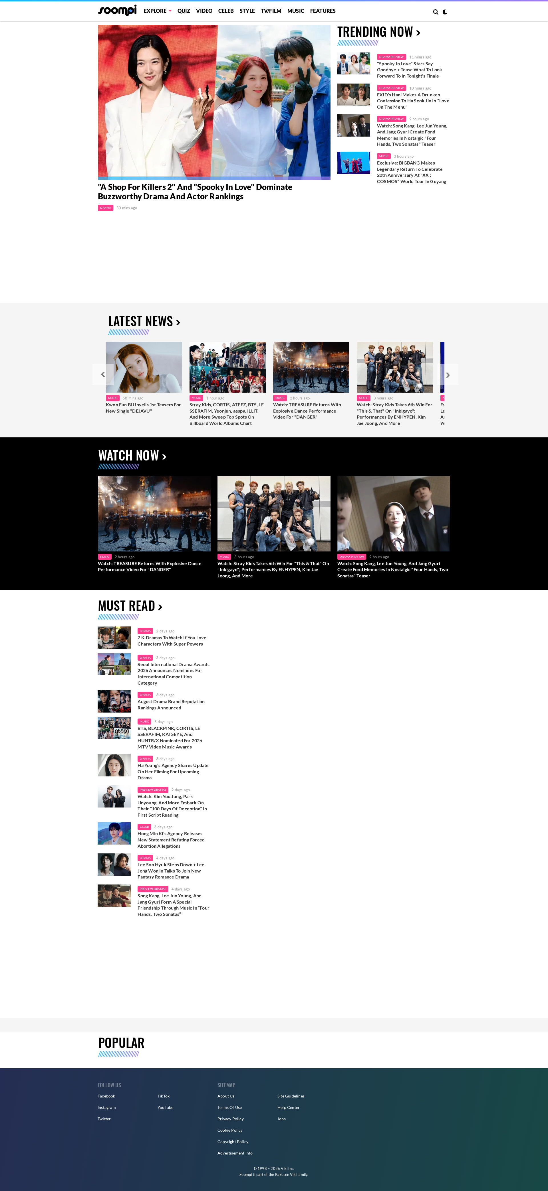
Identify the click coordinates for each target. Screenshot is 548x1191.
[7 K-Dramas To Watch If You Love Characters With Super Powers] (114, 637)
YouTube (165, 1107)
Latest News (140, 320)
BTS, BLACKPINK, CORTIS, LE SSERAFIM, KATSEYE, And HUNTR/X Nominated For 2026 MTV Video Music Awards (170, 737)
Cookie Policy (230, 1130)
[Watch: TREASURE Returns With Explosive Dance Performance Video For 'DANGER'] (154, 513)
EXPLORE (155, 11)
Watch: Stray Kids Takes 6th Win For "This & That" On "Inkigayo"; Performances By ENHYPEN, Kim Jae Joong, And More (394, 414)
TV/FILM (271, 11)
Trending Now (375, 31)
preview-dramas (153, 789)
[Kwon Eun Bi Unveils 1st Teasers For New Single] (144, 367)
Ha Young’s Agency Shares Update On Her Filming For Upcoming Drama (173, 771)
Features (323, 11)
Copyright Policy (232, 1141)
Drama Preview (391, 56)
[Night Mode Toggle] (445, 12)
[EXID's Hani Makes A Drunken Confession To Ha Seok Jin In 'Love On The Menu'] (353, 95)
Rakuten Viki (286, 1174)
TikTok (164, 1095)
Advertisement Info (235, 1153)
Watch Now (128, 455)
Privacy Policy (230, 1118)
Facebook (106, 1095)
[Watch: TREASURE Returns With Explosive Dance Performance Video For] (311, 367)
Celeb (226, 11)
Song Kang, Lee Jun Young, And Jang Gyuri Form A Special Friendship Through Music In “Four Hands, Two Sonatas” (173, 905)
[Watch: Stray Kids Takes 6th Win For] (395, 367)
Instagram (107, 1107)
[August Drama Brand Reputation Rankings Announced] (114, 701)
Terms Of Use (229, 1107)
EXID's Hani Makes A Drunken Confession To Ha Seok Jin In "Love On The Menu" (413, 100)
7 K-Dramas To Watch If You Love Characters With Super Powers (172, 640)
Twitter (104, 1118)
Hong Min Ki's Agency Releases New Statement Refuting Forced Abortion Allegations (171, 839)
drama (145, 630)
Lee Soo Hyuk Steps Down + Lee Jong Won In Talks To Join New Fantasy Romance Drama (171, 870)
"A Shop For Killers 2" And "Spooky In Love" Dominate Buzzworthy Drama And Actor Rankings (195, 191)
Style (247, 11)
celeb (144, 826)
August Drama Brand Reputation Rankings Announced (171, 704)
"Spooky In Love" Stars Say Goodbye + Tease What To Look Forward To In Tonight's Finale (409, 69)
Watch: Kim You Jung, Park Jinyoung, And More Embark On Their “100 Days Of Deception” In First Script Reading (172, 805)
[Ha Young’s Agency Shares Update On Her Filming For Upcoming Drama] (114, 765)
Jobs (281, 1118)
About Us (226, 1095)
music (144, 721)
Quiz (184, 11)
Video (204, 11)
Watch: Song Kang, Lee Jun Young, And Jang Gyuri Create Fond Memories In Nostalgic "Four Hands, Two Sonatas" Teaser (412, 135)
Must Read (126, 605)
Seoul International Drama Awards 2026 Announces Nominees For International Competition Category (173, 673)
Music (295, 11)
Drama (105, 207)
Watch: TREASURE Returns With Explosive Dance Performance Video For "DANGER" (307, 410)
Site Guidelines (291, 1095)
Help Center (288, 1107)
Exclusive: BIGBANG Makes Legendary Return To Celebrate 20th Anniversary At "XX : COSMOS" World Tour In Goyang (411, 172)
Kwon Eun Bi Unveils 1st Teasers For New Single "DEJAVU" (143, 407)
